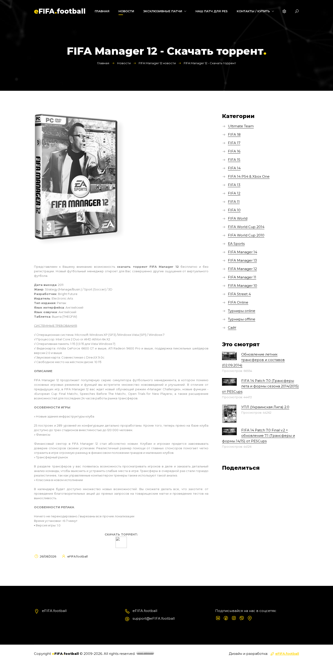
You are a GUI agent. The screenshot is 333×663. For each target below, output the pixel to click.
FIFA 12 (234, 193)
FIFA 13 (234, 185)
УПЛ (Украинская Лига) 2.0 (265, 407)
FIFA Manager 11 (242, 277)
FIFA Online (238, 302)
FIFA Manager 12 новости (157, 63)
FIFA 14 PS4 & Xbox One (249, 176)
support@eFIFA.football (154, 618)
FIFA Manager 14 (242, 252)
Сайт (232, 327)
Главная (103, 63)
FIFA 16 (234, 151)
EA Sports (236, 243)
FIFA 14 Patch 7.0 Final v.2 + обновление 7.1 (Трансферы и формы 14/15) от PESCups (258, 435)
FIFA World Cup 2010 (246, 235)
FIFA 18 (234, 134)
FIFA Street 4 (239, 294)
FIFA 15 (234, 159)
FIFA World (237, 218)
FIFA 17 (234, 143)
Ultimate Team (241, 126)
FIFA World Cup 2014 (246, 227)
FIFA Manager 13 (242, 260)
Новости (124, 63)
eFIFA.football (287, 653)
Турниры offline (241, 319)
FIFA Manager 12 (242, 269)
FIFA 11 (234, 201)
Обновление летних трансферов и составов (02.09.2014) (253, 359)
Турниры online (241, 311)
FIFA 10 (234, 210)
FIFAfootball (60, 11)
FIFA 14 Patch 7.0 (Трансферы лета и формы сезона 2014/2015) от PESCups (260, 386)
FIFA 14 (234, 168)
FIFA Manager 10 (242, 285)
